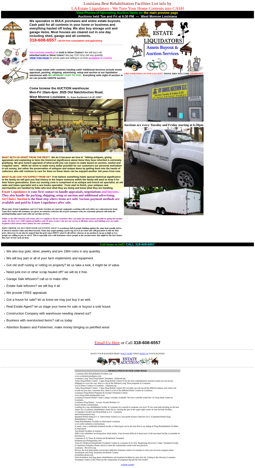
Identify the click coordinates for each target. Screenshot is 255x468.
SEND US (143, 353)
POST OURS (126, 353)
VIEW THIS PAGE (39, 58)
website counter (127, 464)
